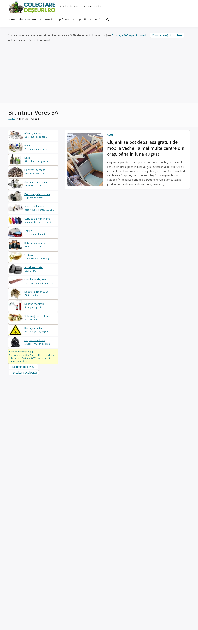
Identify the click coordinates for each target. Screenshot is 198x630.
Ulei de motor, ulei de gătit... (39, 257)
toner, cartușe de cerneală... (38, 220)
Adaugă (95, 19)
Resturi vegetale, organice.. (37, 330)
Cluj (110, 134)
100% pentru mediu (90, 6)
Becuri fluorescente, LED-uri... (39, 208)
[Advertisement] (99, 73)
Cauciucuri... (33, 269)
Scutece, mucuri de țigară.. (38, 342)
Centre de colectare (22, 19)
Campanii (79, 19)
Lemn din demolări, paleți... (38, 281)
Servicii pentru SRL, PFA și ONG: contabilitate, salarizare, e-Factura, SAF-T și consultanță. (32, 356)
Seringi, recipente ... (34, 305)
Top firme (62, 19)
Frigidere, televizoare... (37, 196)
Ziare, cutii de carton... (35, 135)
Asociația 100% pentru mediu (130, 35)
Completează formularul (167, 35)
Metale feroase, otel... (35, 171)
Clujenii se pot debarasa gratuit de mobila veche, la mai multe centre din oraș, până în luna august (145, 148)
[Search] (107, 19)
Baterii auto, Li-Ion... (35, 244)
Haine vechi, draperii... (35, 232)
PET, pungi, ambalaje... (35, 147)
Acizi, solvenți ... (37, 317)
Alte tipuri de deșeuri (23, 367)
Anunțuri (46, 19)
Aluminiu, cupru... (37, 183)
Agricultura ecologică (24, 372)
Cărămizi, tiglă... (37, 293)
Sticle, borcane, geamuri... (37, 159)
